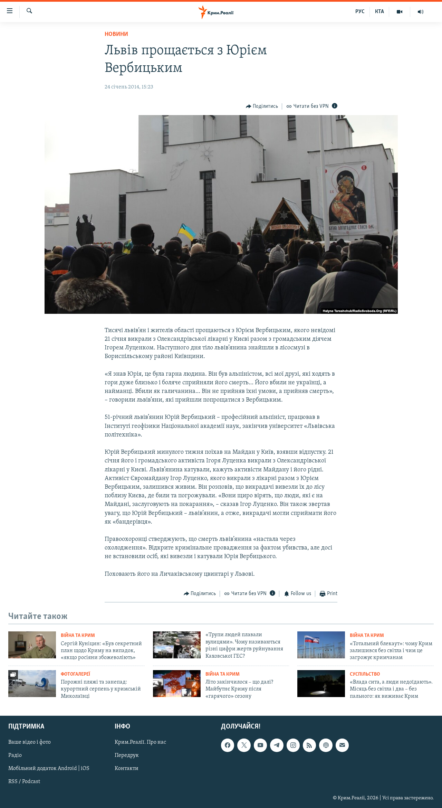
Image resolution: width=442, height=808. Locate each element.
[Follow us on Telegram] (276, 745)
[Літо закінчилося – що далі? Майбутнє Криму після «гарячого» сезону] (177, 683)
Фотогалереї (75, 674)
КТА (379, 12)
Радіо (15, 756)
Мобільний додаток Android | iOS (48, 769)
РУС (360, 12)
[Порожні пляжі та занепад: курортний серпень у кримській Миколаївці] (32, 683)
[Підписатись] (342, 745)
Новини (116, 34)
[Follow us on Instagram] (293, 745)
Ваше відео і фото (29, 742)
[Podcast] (325, 745)
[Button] (262, 106)
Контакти (126, 769)
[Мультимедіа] (399, 12)
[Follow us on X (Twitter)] (243, 745)
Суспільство (365, 674)
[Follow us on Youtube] (260, 745)
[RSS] (309, 745)
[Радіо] (420, 12)
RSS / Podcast (24, 782)
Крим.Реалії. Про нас (140, 742)
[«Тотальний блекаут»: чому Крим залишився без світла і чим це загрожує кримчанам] (321, 644)
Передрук (127, 756)
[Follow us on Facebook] (227, 745)
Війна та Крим (78, 635)
